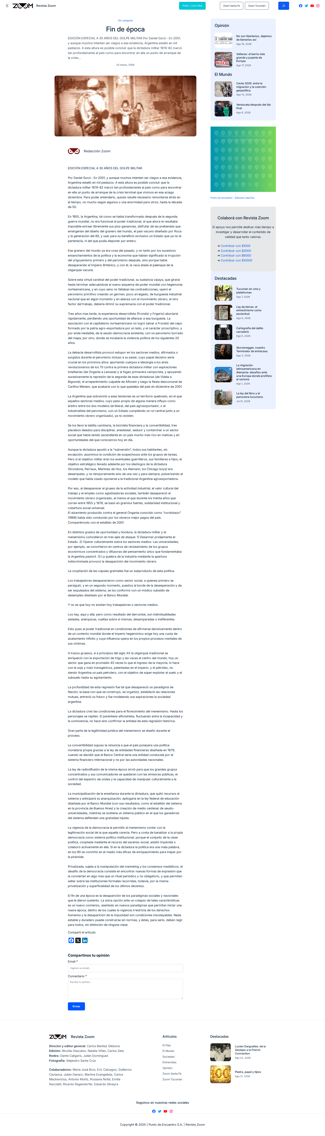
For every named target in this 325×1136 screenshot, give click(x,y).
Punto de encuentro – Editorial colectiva (232, 197)
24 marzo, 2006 (125, 64)
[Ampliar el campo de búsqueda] (283, 6)
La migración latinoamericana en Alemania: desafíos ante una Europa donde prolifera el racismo (254, 372)
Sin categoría (125, 20)
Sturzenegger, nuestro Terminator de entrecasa (251, 349)
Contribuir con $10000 (236, 260)
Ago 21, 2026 (242, 1076)
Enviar (76, 1006)
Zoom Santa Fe (231, 5)
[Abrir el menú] (7, 6)
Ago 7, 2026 (243, 296)
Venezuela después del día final (253, 106)
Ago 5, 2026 (243, 335)
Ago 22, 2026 (243, 1057)
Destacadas (225, 278)
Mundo (225, 74)
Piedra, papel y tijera (248, 1072)
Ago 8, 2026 (243, 112)
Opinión (222, 25)
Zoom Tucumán (256, 5)
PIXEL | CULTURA (192, 5)
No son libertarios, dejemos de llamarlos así (254, 37)
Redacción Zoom (97, 151)
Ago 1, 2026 (243, 383)
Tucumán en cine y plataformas (248, 290)
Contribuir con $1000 (235, 246)
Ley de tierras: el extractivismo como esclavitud (249, 310)
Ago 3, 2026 (243, 355)
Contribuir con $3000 (236, 250)
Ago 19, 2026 (244, 43)
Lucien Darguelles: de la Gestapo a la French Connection (250, 1050)
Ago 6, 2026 (243, 318)
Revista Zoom (82, 1036)
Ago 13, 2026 (244, 94)
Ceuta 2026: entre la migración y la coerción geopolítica (251, 87)
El (217, 74)
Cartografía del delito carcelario (249, 329)
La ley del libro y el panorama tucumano (249, 395)
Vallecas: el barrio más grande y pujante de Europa (250, 57)
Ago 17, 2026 (243, 65)
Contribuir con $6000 (236, 255)
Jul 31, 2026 (243, 401)
